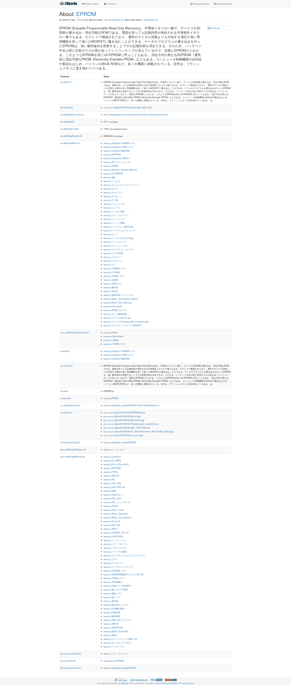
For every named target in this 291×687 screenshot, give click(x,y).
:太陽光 (111, 279)
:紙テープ (112, 597)
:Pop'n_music (114, 509)
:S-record (112, 521)
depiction (66, 412)
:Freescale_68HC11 (117, 158)
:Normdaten (114, 336)
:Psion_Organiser (116, 513)
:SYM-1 (111, 528)
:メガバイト (113, 256)
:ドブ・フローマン (116, 215)
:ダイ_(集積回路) (115, 313)
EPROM (86, 13)
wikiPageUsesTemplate (74, 332)
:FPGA (110, 471)
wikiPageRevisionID (71, 135)
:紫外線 (111, 287)
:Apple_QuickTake (116, 631)
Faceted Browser (200, 3)
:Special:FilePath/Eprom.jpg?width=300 (128, 107)
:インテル (112, 181)
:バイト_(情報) (114, 222)
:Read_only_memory (117, 517)
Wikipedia (124, 683)
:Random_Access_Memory (120, 169)
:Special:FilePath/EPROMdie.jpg (124, 412)
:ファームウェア (115, 241)
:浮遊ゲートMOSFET (117, 585)
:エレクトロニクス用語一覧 (120, 638)
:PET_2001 (113, 498)
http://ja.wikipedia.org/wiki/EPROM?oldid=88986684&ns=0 (131, 405)
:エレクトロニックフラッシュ (121, 184)
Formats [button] (110, 3)
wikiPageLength (69, 128)
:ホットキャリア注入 (117, 642)
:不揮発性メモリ (115, 268)
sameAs (65, 398)
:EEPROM (112, 154)
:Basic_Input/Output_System (121, 298)
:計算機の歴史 (114, 608)
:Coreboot (112, 456)
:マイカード (113, 562)
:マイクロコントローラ (118, 249)
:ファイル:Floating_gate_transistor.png (126, 321)
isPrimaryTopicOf (70, 442)
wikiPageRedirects (72, 449)
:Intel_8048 (113, 306)
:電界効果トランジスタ (118, 294)
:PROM (111, 165)
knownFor (70, 653)
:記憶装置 (112, 612)
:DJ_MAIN (112, 460)
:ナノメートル (114, 218)
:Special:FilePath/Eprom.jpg (122, 416)
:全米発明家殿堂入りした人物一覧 (124, 574)
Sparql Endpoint (224, 3)
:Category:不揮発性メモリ (120, 143)
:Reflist (111, 340)
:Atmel (110, 635)
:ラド (110, 264)
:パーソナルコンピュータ (119, 230)
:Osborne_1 (113, 494)
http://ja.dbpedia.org (114, 19)
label (64, 391)
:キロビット (113, 196)
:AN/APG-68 (113, 627)
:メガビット (113, 260)
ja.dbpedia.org (151, 19)
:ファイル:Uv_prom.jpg (118, 237)
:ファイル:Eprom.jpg (117, 317)
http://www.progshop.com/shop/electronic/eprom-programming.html (136, 114)
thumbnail (66, 107)
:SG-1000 (112, 524)
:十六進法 (112, 272)
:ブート (111, 559)
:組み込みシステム (116, 604)
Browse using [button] (91, 3)
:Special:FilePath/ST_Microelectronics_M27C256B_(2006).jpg (138, 431)
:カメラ (111, 188)
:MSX (110, 490)
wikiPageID (67, 121)
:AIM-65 (111, 623)
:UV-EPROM (113, 173)
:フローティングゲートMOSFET (123, 325)
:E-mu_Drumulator (116, 464)
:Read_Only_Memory (118, 302)
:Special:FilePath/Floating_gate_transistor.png (131, 423)
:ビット (111, 234)
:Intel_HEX (112, 483)
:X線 (109, 177)
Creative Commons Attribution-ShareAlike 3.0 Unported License (170, 683)
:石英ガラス (113, 283)
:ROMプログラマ (115, 310)
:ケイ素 (111, 200)
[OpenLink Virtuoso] (120, 679)
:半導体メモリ (114, 275)
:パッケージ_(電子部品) (119, 226)
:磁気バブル (113, 593)
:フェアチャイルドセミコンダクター (125, 555)
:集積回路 (112, 616)
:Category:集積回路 (117, 150)
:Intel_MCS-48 (114, 487)
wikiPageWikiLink (70, 143)
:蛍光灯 (111, 291)
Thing (80, 19)
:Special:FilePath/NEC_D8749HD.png (127, 427)
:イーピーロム (114, 449)
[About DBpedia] (68, 4)
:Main (110, 332)
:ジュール (112, 207)
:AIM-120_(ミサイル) (117, 619)
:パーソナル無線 (115, 551)
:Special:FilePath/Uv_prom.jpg (123, 435)
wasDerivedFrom (70, 405)
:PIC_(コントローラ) (117, 162)
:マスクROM (113, 253)
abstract (65, 82)
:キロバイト (113, 192)
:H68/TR (111, 475)
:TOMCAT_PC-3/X (116, 532)
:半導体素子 (113, 581)
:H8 (109, 479)
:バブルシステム (115, 547)
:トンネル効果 (114, 211)
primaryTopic (70, 667)
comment (66, 365)
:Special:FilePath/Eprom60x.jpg (124, 420)
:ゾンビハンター (115, 540)
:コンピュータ (114, 203)
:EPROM (111, 398)
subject (65, 350)
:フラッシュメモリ (116, 245)
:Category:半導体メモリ (119, 146)
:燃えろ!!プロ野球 (116, 589)
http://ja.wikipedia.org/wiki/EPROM (120, 442)
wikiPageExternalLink (72, 114)
